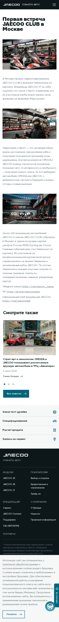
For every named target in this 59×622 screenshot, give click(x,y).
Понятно (12, 614)
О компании (39, 502)
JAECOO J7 (9, 490)
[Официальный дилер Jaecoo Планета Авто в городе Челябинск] (11, 5)
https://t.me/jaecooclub (16, 301)
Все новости (14, 394)
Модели (8, 472)
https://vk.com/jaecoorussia (23, 292)
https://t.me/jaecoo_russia (38, 286)
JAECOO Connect (12, 514)
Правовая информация (43, 520)
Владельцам (11, 502)
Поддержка (9, 520)
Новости (35, 514)
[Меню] (54, 4)
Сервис (7, 508)
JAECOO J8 (9, 484)
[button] (4, 384)
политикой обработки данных (20, 564)
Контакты (9, 534)
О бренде (36, 508)
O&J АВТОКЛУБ (11, 526)
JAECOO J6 (9, 478)
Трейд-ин (36, 494)
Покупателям (39, 472)
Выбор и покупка (40, 478)
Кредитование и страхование (39, 486)
